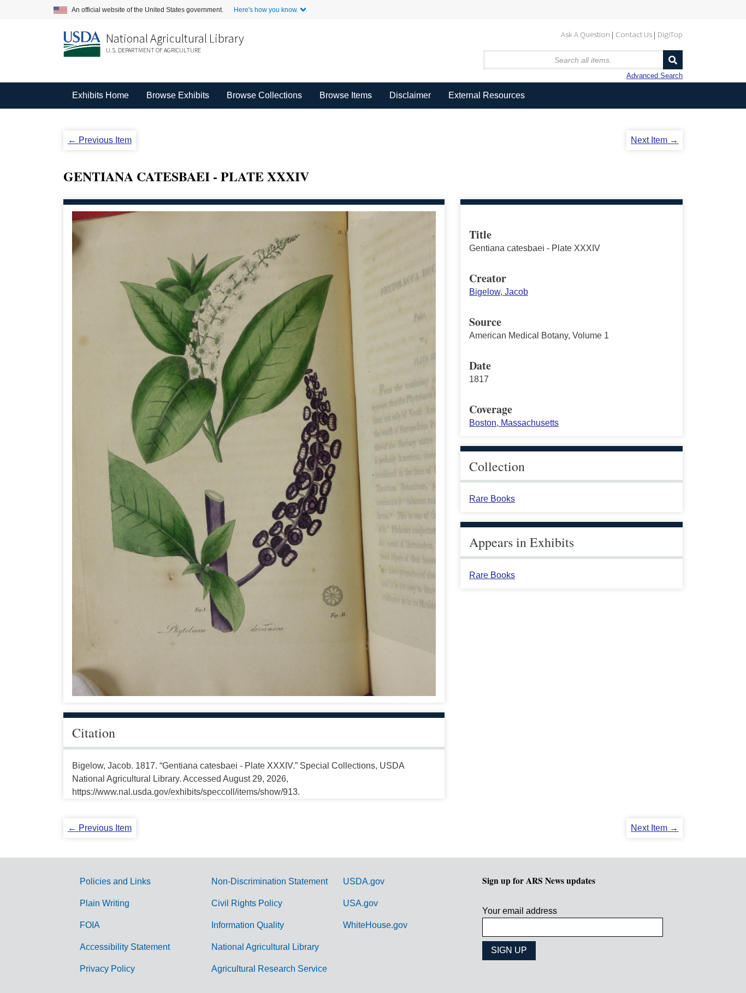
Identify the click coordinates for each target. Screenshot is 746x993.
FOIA (90, 925)
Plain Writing (104, 903)
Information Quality (247, 925)
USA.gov (360, 903)
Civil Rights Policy (246, 903)
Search (673, 59)
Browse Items (345, 95)
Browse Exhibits (177, 95)
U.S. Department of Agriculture (153, 50)
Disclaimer (410, 95)
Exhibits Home (100, 95)
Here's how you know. (266, 10)
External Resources (486, 95)
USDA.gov (363, 881)
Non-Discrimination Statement (269, 881)
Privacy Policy (107, 968)
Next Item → (654, 140)
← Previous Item (100, 140)
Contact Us (633, 34)
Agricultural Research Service (269, 968)
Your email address (519, 910)
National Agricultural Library (175, 38)
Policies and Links (115, 881)
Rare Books (492, 498)
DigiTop (670, 34)
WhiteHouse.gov (375, 925)
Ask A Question (585, 34)
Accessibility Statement (125, 947)
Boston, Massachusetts (514, 422)
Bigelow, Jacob (498, 291)
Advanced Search (654, 76)
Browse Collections (264, 95)
